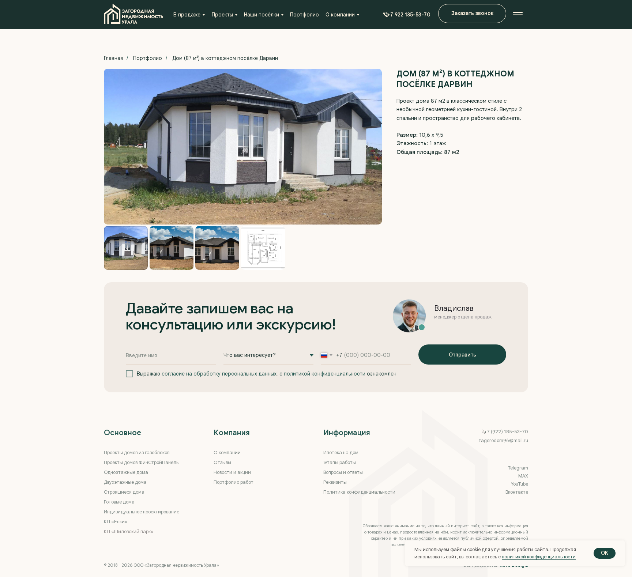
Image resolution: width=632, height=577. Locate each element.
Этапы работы (339, 462)
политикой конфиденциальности (324, 373)
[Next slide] (367, 146)
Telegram (518, 468)
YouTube (519, 484)
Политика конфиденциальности (359, 492)
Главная (113, 58)
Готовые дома (119, 502)
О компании (227, 452)
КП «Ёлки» (116, 521)
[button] (405, 14)
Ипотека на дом (340, 452)
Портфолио (147, 58)
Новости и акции (232, 472)
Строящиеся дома (124, 492)
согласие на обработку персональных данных (219, 373)
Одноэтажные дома (126, 472)
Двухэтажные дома (125, 482)
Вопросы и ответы (343, 472)
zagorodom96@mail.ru (503, 440)
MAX (523, 476)
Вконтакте (516, 492)
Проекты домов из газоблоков (136, 452)
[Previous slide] (118, 146)
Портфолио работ (233, 482)
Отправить (462, 354)
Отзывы (222, 462)
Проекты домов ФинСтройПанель (141, 462)
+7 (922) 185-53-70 (506, 432)
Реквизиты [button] (335, 482)
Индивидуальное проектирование (141, 512)
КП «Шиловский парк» (129, 531)
